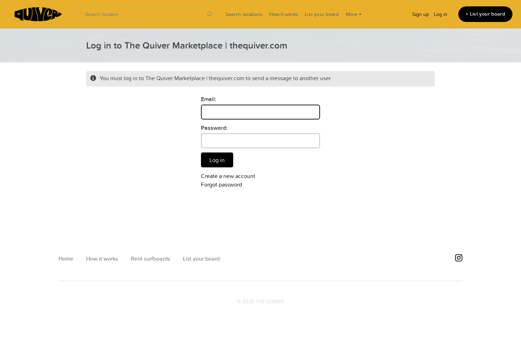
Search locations (244, 14)
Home (65, 259)
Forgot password (221, 184)
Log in (440, 14)
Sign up (420, 14)
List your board (322, 14)
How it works (102, 259)
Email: (208, 99)
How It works (284, 14)
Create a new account (228, 176)
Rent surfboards (150, 259)
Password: (214, 128)
